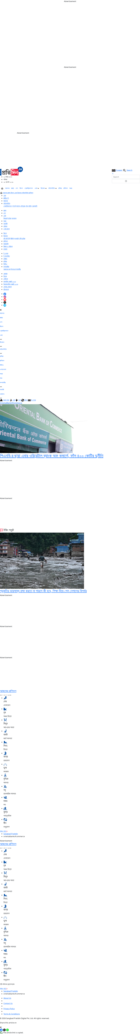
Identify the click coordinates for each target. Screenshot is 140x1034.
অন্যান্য (14, 218)
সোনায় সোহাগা (8, 287)
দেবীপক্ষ (6, 279)
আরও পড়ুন (3, 831)
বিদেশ (21, 188)
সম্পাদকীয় (6, 266)
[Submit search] (126, 181)
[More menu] (138, 188)
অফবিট (5, 223)
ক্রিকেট (6, 218)
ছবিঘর (60, 188)
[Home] (11, 171)
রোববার (5, 273)
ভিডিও (5, 264)
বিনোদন (43, 188)
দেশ (17, 188)
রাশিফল (65, 188)
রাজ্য (12, 188)
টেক (27, 206)
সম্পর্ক (14, 206)
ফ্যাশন (18, 206)
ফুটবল (9, 218)
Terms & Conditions (12, 1014)
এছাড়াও (2, 394)
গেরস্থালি (34, 206)
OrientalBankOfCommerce (11, 403)
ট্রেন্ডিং (5, 258)
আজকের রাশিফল (8, 691)
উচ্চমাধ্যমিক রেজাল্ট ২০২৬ (11, 284)
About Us (7, 998)
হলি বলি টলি (7, 238)
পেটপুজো (22, 206)
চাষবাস (5, 249)
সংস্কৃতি (16, 238)
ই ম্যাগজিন (7, 256)
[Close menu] (1, 309)
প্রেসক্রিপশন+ (28, 188)
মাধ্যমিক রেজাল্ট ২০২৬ (10, 281)
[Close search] (113, 173)
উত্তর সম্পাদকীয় (16, 269)
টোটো (29, 206)
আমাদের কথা (7, 269)
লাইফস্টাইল (51, 188)
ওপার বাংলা (7, 229)
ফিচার (5, 276)
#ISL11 (6, 198)
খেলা (36, 188)
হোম (5, 195)
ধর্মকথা (5, 226)
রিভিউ (12, 238)
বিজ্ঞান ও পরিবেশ (8, 246)
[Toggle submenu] (1, 339)
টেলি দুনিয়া (22, 238)
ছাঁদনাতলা (6, 289)
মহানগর (7, 188)
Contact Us (8, 1003)
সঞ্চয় (70, 188)
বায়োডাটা (6, 244)
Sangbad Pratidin (11, 834)
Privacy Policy (9, 1008)
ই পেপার (6, 253)
